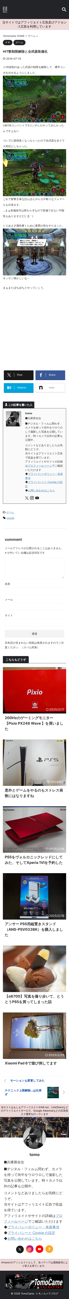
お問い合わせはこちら (41, 490)
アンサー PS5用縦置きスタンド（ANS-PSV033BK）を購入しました (34, 929)
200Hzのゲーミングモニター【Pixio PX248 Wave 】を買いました (34, 723)
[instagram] (32, 498)
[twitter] (27, 498)
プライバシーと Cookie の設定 (31, 1233)
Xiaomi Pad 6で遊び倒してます (31, 1063)
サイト (9, 615)
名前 (7, 583)
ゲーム (10, 512)
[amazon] (49, 1249)
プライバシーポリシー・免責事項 (33, 1227)
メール (9, 599)
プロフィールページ (40, 465)
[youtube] (37, 498)
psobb (10, 517)
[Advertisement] (34, 328)
